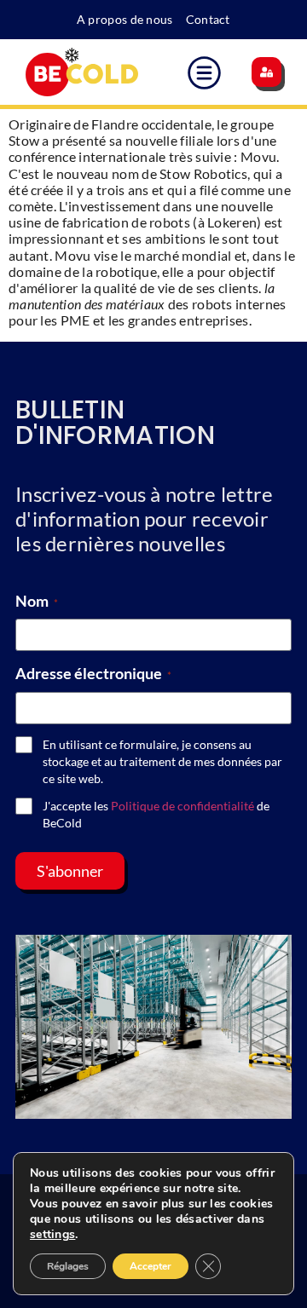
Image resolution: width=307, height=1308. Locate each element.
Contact (208, 19)
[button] (205, 75)
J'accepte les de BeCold (156, 814)
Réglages (68, 1266)
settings (52, 1234)
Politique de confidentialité (182, 805)
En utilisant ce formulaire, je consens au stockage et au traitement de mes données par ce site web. (162, 761)
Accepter (150, 1266)
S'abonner (70, 870)
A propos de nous (125, 19)
